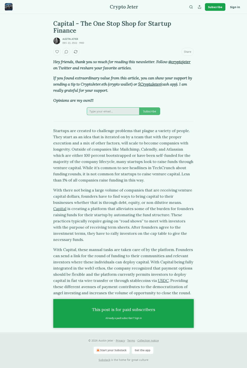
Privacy (120, 340)
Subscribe (215, 7)
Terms (131, 340)
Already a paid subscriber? (124, 318)
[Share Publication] (199, 7)
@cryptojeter (179, 61)
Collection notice (148, 340)
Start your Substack (113, 350)
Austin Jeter (70, 39)
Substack (104, 360)
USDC (163, 280)
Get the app (142, 350)
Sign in (235, 7)
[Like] (57, 52)
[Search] (191, 7)
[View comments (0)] (66, 52)
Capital (59, 208)
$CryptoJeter (149, 84)
